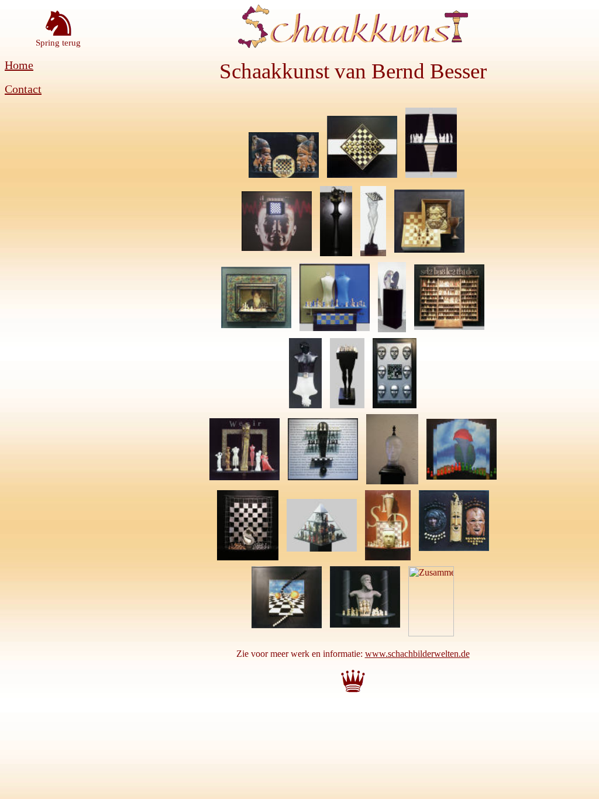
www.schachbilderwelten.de (417, 654)
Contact (23, 88)
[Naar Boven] (352, 692)
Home (19, 64)
